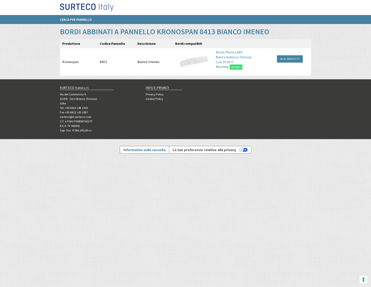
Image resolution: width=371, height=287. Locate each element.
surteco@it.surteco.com (75, 117)
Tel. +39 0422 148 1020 (74, 108)
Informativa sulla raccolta (144, 150)
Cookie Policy (154, 99)
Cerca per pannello (76, 19)
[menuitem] (78, 19)
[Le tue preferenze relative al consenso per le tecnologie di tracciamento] (363, 279)
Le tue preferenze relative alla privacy (204, 150)
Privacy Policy (155, 94)
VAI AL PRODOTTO (290, 58)
